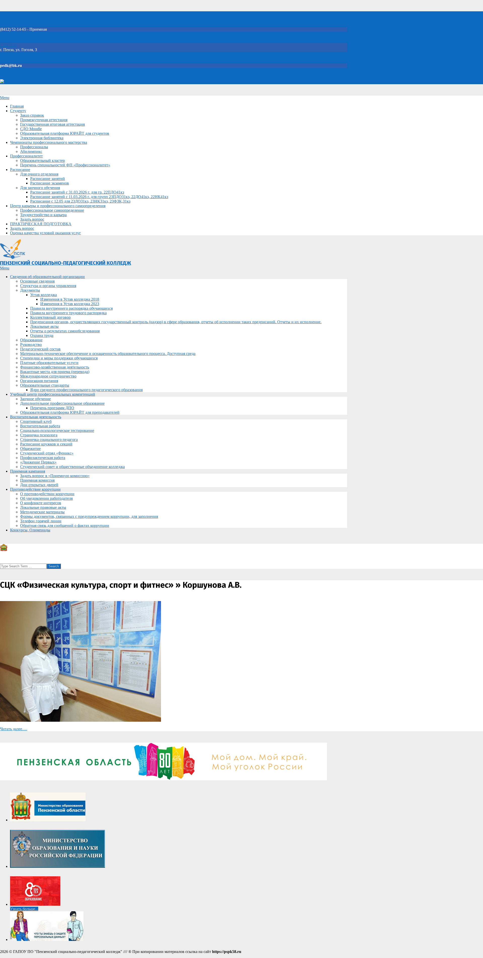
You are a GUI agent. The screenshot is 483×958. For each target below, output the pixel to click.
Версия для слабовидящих (27, 82)
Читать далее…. (13, 729)
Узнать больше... (24, 909)
